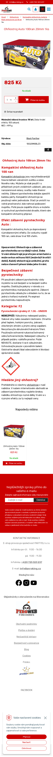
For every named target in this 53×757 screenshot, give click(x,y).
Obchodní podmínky (26, 624)
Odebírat (40, 500)
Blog (26, 649)
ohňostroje (33, 385)
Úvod (3, 17)
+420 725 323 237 (36, 2)
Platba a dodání (26, 630)
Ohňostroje (14, 17)
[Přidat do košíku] (14, 463)
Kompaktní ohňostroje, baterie (35, 17)
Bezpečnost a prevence (26, 643)
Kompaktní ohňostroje (13, 176)
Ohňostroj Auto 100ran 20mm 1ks (14, 447)
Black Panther (33, 138)
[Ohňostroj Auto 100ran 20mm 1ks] (26, 54)
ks (11, 100)
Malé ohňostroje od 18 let (11, 20)
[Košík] (42, 9)
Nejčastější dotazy (26, 636)
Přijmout (26, 737)
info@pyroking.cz (16, 2)
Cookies (26, 655)
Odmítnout (26, 748)
